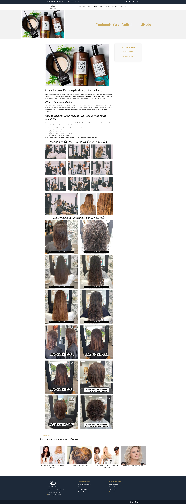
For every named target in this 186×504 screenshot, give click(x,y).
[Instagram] (133, 502)
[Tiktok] (135, 502)
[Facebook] (130, 502)
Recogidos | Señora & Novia (79, 465)
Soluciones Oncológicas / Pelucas (133, 465)
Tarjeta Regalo (98, 6)
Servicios (82, 6)
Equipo (108, 6)
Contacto (123, 6)
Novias (89, 6)
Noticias (114, 6)
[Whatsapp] (138, 502)
